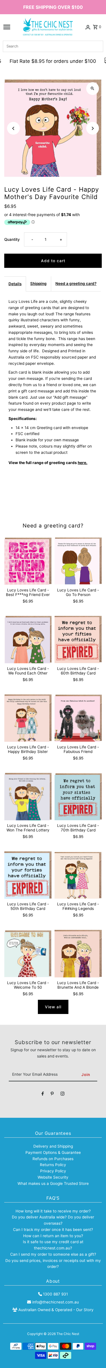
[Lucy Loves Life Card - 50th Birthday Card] (27, 875)
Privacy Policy (53, 1171)
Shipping (38, 283)
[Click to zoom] (92, 88)
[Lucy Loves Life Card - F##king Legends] (78, 875)
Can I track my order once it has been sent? (53, 1229)
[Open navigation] (6, 27)
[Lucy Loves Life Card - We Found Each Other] (27, 639)
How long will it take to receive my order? (53, 1211)
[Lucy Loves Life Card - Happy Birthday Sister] (27, 718)
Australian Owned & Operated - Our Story (55, 1309)
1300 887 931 (55, 1294)
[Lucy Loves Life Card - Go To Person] (78, 561)
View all (53, 1007)
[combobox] (53, 46)
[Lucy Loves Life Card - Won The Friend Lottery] (27, 796)
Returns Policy (53, 1164)
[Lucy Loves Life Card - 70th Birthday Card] (78, 796)
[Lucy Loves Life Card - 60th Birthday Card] (78, 639)
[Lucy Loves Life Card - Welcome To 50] (27, 953)
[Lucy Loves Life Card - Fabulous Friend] (78, 718)
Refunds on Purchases (53, 1158)
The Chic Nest (68, 1334)
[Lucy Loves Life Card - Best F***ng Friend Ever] (27, 561)
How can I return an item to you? (53, 1236)
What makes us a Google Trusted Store (53, 1183)
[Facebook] (43, 1095)
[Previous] (13, 128)
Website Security (53, 1177)
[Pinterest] (52, 1095)
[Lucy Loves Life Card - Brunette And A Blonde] (78, 953)
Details (14, 284)
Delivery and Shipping (53, 1146)
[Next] (92, 128)
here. (82, 462)
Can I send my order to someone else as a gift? (53, 1254)
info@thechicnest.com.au (55, 1302)
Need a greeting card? (75, 283)
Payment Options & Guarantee (53, 1152)
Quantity (12, 239)
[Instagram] (62, 1095)
